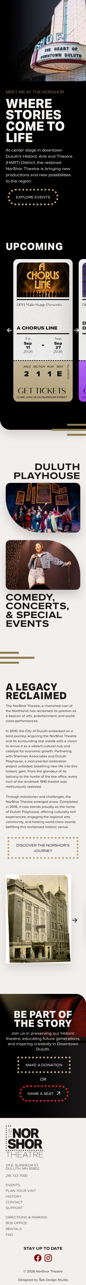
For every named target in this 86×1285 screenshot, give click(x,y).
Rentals (14, 1228)
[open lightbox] (38, 918)
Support (14, 1207)
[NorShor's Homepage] (43, 1141)
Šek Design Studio (53, 1279)
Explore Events (33, 197)
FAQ (9, 1234)
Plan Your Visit (21, 1190)
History (13, 1196)
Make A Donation (44, 1065)
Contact (14, 1202)
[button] (9, 330)
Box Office (16, 1222)
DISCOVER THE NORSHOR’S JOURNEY (42, 847)
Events (13, 1185)
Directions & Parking (26, 1217)
